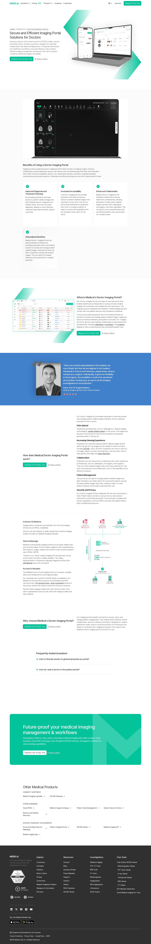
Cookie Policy (39, 936)
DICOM (86, 449)
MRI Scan (94, 870)
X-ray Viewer (122, 874)
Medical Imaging (96, 862)
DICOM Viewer (68, 892)
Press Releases (69, 873)
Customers (67, 3)
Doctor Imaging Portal (38, 29)
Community (41, 881)
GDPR (48, 936)
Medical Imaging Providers (46, 884)
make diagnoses (104, 454)
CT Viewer (122, 885)
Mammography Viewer (126, 866)
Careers (66, 881)
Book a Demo (42, 59)
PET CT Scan (95, 866)
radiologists (99, 324)
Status (66, 884)
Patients (40, 870)
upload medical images (96, 431)
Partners (40, 892)
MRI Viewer (122, 881)
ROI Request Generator (126, 889)
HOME (12, 29)
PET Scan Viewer (124, 870)
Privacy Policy (29, 936)
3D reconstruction (42, 583)
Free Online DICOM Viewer (127, 862)
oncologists (108, 324)
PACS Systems (69, 888)
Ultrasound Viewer (125, 877)
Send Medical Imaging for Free (128, 893)
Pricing (39, 877)
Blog (65, 866)
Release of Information (45, 888)
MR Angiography (96, 884)
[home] (14, 3)
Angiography (95, 881)
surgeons (120, 324)
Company (58, 3)
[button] (25, 3)
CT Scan (93, 873)
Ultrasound (94, 888)
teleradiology (28, 563)
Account (118, 3)
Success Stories (69, 870)
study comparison (57, 583)
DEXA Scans (95, 892)
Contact (66, 862)
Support (66, 877)
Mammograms (95, 877)
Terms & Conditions (16, 936)
